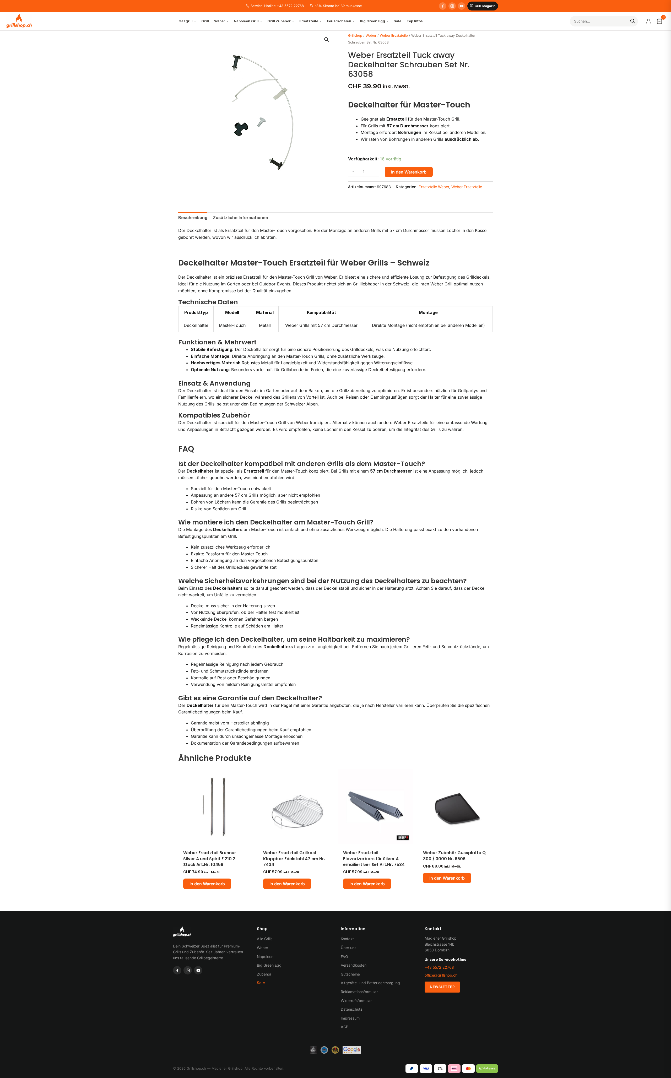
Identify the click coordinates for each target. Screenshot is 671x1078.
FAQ (344, 956)
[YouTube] (461, 6)
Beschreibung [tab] (192, 217)
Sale (261, 983)
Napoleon (265, 956)
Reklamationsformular (359, 991)
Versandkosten (353, 965)
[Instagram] (452, 6)
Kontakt (347, 938)
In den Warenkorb (408, 172)
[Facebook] (442, 6)
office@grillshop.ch (441, 975)
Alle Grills (264, 938)
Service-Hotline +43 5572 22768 (277, 6)
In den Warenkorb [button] (207, 883)
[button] (326, 39)
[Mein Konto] (648, 21)
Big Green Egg (269, 965)
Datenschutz (351, 1009)
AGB (344, 1027)
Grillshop (355, 35)
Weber (371, 35)
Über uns (348, 947)
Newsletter (442, 987)
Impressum (350, 1018)
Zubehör (264, 974)
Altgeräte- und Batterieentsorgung (370, 983)
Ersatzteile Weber (434, 187)
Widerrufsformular (356, 1000)
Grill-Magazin (485, 6)
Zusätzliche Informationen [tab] (240, 217)
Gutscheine (350, 974)
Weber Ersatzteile (394, 35)
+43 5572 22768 (439, 967)
